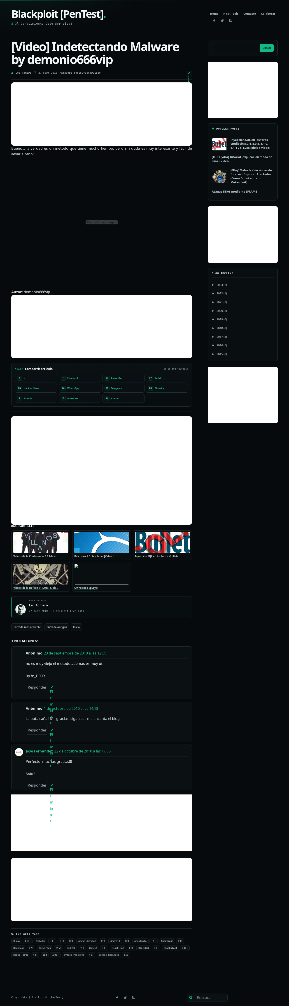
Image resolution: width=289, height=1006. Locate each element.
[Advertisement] (101, 114)
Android (115, 941)
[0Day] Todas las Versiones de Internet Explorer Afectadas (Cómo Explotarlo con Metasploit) (251, 176)
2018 (220, 328)
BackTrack (45, 948)
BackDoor (18, 948)
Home (214, 14)
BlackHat (143, 948)
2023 (220, 285)
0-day (16, 941)
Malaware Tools (71, 72)
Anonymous (167, 941)
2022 (220, 293)
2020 (220, 311)
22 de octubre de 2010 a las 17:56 (82, 751)
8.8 (62, 941)
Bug (45, 954)
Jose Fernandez (39, 751)
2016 (220, 345)
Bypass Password (74, 954)
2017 (220, 337)
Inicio (76, 627)
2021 (220, 302)
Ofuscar (87, 72)
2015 (220, 354)
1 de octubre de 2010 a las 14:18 (71, 708)
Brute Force (20, 954)
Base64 (93, 948)
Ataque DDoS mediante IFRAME (234, 191)
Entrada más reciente (27, 627)
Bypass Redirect (109, 954)
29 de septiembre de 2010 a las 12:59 (75, 653)
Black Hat (118, 948)
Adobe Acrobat (87, 941)
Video (97, 72)
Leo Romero (23, 72)
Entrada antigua (57, 627)
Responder (37, 687)
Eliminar (51, 690)
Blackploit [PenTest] (58, 13)
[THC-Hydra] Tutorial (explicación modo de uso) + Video (242, 159)
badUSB (71, 948)
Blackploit (170, 948)
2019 (220, 319)
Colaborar (268, 14)
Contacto (249, 14)
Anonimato (140, 941)
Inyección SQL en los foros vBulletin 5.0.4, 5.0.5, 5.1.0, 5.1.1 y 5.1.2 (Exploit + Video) (250, 144)
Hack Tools (230, 14)
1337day (40, 941)
